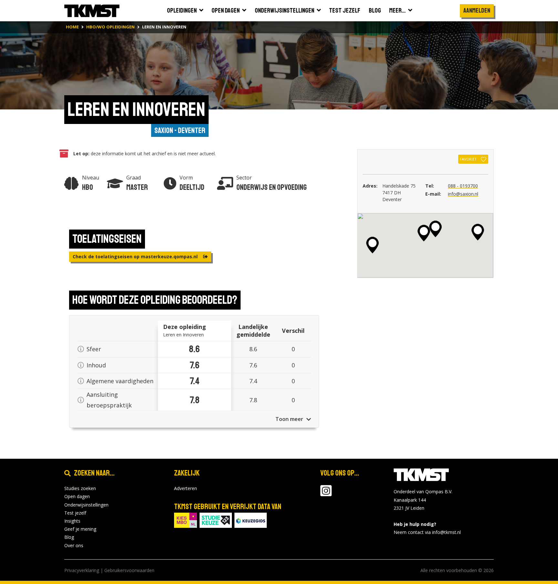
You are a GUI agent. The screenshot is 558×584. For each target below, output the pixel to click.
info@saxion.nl (463, 194)
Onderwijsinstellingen (86, 505)
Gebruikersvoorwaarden (129, 570)
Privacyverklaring (81, 570)
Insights (72, 521)
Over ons (73, 545)
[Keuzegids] (250, 520)
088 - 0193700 (463, 186)
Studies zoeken (80, 488)
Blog (69, 537)
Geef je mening (80, 529)
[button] (477, 232)
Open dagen (77, 496)
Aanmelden (476, 10)
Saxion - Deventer (179, 130)
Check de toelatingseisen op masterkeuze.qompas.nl (136, 256)
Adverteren (185, 488)
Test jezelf (75, 513)
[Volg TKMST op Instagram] (326, 494)
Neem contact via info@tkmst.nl (427, 532)
